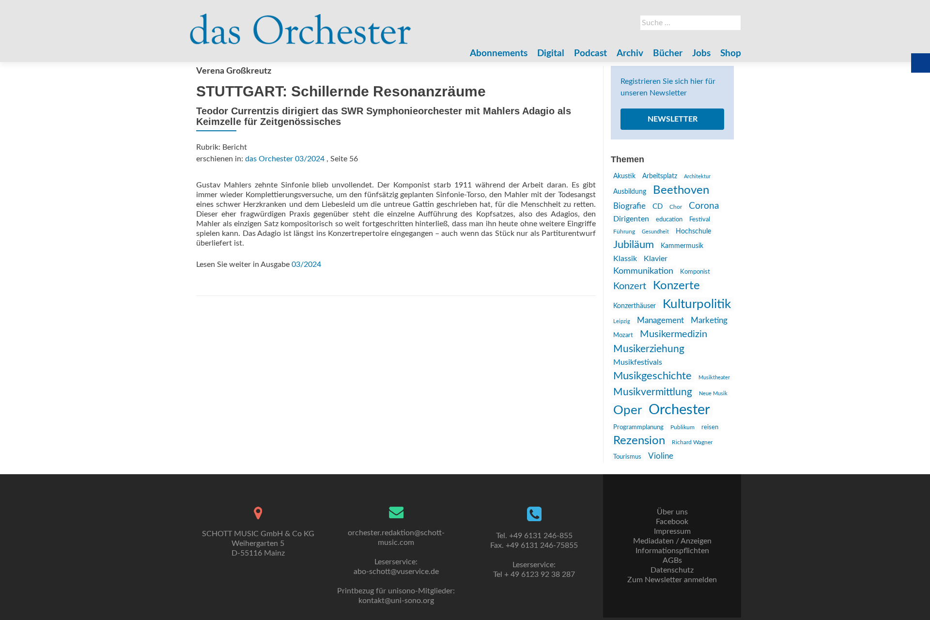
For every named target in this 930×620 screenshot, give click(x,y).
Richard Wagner (692, 442)
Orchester (679, 410)
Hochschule (693, 231)
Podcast (590, 53)
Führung (624, 231)
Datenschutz (672, 570)
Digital (550, 53)
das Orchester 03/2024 (285, 159)
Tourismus (627, 457)
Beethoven (681, 190)
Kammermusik (682, 246)
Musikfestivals (637, 362)
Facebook (672, 522)
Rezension (639, 441)
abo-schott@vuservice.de (396, 571)
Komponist (695, 272)
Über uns (672, 512)
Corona (704, 206)
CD (657, 206)
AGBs (672, 560)
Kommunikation (643, 271)
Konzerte (676, 286)
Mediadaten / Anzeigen (672, 541)
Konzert (629, 286)
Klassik (625, 259)
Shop (730, 53)
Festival (699, 220)
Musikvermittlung (652, 392)
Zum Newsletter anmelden (672, 580)
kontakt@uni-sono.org (396, 600)
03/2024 (306, 264)
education (669, 219)
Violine (660, 456)
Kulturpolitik (697, 304)
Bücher (667, 53)
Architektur (697, 176)
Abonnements (498, 53)
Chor (675, 207)
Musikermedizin (673, 334)
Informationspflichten (672, 551)
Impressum (672, 531)
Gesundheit (655, 231)
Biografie (629, 206)
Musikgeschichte (652, 376)
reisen (709, 427)
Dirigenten (631, 219)
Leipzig (621, 321)
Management (660, 320)
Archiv (630, 53)
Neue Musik (713, 393)
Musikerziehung (648, 349)
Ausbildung (629, 191)
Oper (627, 410)
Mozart (623, 335)
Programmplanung (638, 427)
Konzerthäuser (634, 306)
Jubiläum (633, 244)
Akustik (624, 176)
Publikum (682, 427)
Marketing (709, 320)
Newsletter (673, 119)
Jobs (701, 53)
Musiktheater (714, 377)
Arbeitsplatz (659, 176)
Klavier (655, 259)
